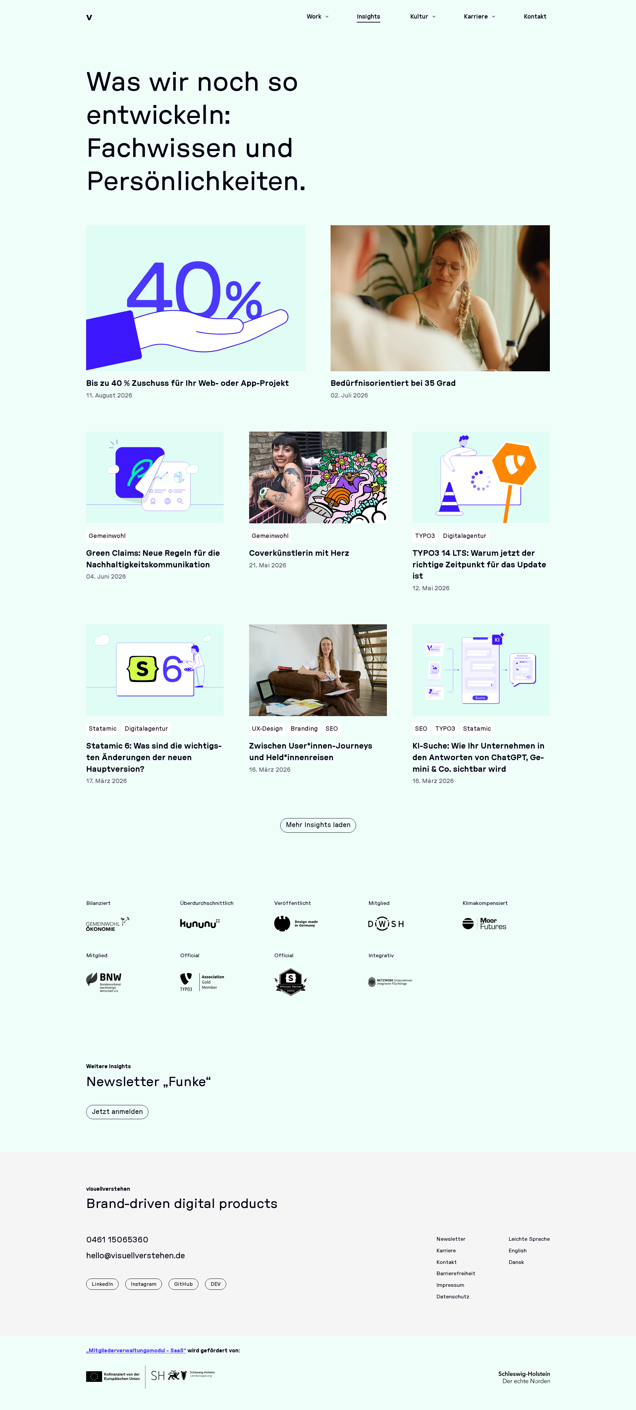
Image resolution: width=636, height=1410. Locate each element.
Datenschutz (452, 1296)
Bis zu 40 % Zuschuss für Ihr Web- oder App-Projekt (187, 384)
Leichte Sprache (529, 1239)
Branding (304, 729)
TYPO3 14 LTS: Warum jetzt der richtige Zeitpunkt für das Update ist (479, 565)
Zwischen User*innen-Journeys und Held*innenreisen (310, 752)
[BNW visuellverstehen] (108, 982)
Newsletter (450, 1239)
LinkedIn (102, 1284)
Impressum (450, 1285)
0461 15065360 (117, 1240)
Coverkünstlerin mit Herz (299, 553)
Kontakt (446, 1262)
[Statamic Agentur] (296, 982)
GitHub (183, 1284)
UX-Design (267, 729)
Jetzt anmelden (117, 1112)
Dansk (516, 1262)
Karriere (446, 1250)
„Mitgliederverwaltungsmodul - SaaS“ (136, 1350)
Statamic (103, 729)
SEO (332, 729)
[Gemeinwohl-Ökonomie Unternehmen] (108, 923)
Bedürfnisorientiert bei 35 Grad (393, 384)
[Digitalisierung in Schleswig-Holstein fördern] (390, 923)
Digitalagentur (464, 536)
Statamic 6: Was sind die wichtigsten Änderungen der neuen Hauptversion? (154, 757)
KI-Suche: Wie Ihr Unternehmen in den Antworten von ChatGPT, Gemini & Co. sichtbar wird (478, 757)
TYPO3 (425, 536)
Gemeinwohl (107, 536)
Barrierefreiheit (455, 1273)
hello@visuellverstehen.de (135, 1256)
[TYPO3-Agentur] (202, 982)
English (517, 1250)
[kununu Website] (202, 923)
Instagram (143, 1284)
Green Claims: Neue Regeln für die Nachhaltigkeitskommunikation (153, 559)
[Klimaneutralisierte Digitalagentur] (484, 923)
